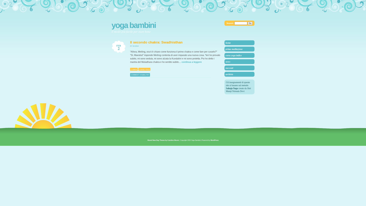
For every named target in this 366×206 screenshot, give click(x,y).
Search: (230, 23)
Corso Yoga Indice (234, 55)
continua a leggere (192, 62)
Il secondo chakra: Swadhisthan (156, 42)
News (228, 61)
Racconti (229, 68)
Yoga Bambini (134, 25)
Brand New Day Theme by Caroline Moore (163, 140)
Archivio (229, 74)
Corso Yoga (144, 69)
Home (228, 42)
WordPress (214, 140)
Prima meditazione (234, 49)
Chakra (134, 69)
